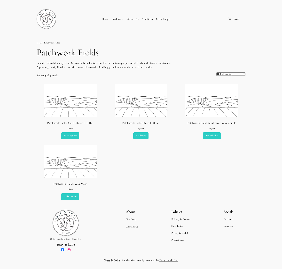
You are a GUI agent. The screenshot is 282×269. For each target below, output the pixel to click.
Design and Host (168, 260)
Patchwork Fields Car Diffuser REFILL (70, 123)
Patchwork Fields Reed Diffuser (141, 123)
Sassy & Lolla (65, 244)
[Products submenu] (123, 19)
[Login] (222, 19)
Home (105, 19)
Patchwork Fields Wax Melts (70, 184)
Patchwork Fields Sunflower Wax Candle (211, 123)
